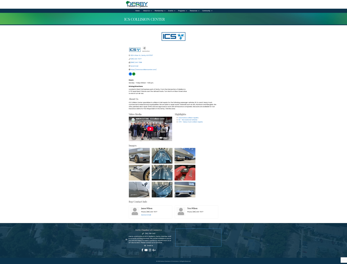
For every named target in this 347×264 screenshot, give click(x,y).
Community (206, 11)
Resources (193, 11)
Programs (181, 11)
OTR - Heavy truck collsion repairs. (190, 122)
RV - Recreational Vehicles (187, 120)
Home (137, 11)
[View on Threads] (133, 75)
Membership (159, 11)
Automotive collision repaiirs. (188, 118)
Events (170, 11)
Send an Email (146, 215)
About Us (146, 11)
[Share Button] (144, 48)
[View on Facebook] (130, 75)
